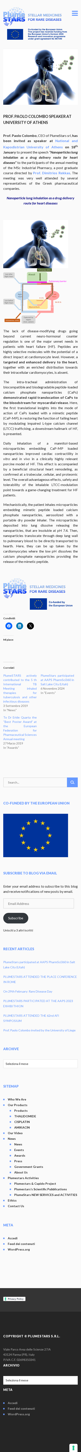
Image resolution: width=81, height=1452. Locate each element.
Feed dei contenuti (21, 1244)
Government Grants (28, 1167)
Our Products (17, 1105)
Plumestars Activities (23, 1178)
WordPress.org (19, 1249)
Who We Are (17, 1099)
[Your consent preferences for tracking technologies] (73, 1448)
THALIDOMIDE (25, 1116)
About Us (21, 1172)
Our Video (15, 1133)
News (12, 1138)
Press (18, 1161)
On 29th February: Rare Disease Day (27, 991)
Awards (19, 1155)
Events (19, 1150)
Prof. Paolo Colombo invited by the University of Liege (39, 1030)
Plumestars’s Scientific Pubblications (40, 1189)
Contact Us (16, 1206)
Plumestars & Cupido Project (35, 1183)
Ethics (12, 1200)
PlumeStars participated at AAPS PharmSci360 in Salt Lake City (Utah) (57, 680)
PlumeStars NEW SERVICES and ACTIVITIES (45, 1195)
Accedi (12, 1238)
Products (21, 1110)
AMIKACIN (22, 1127)
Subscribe (15, 918)
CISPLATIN (22, 1122)
